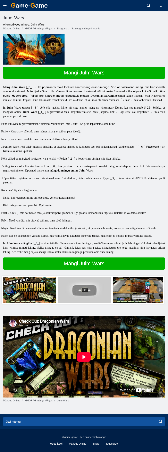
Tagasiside (112, 443)
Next (159, 290)
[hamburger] (5, 5)
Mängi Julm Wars (84, 73)
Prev (8, 290)
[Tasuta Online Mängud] (29, 5)
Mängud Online (77, 443)
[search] (160, 421)
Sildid (96, 443)
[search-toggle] (148, 5)
